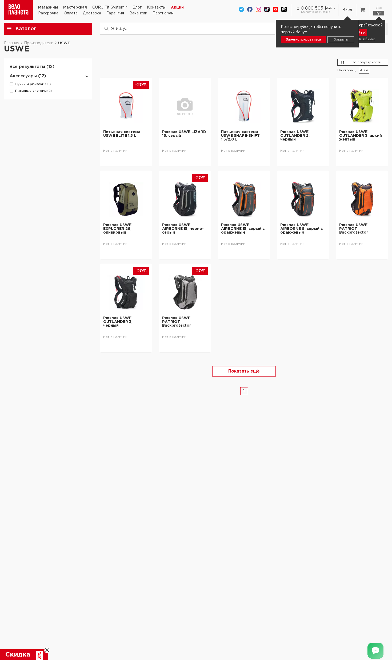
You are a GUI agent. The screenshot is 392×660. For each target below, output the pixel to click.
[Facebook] (250, 10)
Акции (177, 7)
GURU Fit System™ (109, 7)
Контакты (156, 7)
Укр (378, 7)
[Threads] (284, 10)
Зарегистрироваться (303, 39)
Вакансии (138, 13)
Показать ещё (244, 371)
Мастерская (75, 7)
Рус (379, 13)
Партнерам (163, 13)
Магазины (48, 7)
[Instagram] (258, 10)
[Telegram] (241, 10)
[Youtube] (275, 10)
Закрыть (341, 39)
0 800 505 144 (316, 8)
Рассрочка (48, 13)
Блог (137, 7)
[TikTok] (267, 10)
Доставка (92, 13)
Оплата (71, 13)
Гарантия (115, 13)
